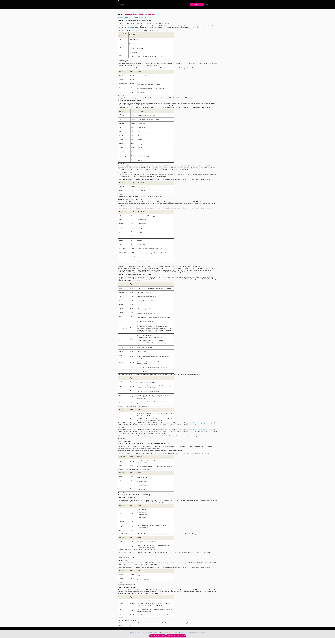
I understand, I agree (157, 636)
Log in (197, 4)
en (206, 4)
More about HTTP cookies (176, 636)
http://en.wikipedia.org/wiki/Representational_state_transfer (186, 26)
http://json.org (131, 27)
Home (120, 14)
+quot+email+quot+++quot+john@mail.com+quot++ (200, 423)
